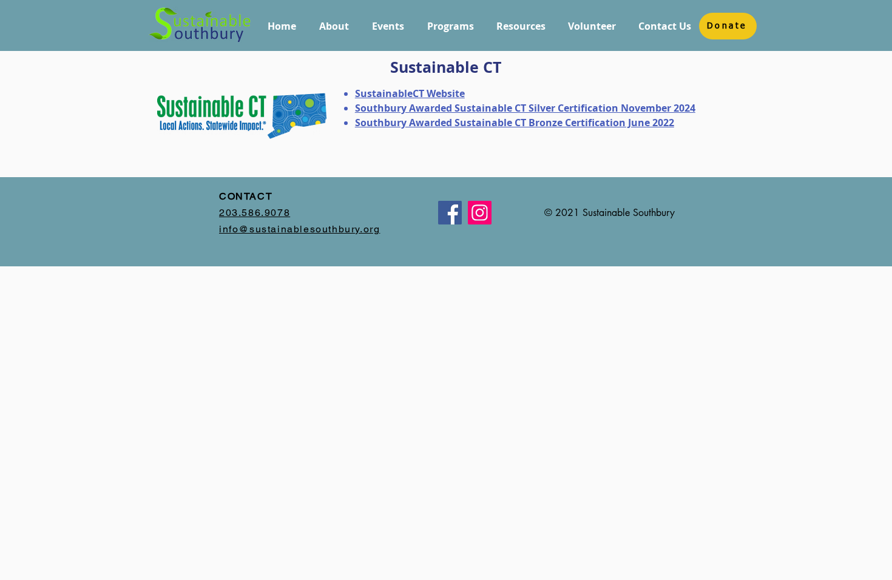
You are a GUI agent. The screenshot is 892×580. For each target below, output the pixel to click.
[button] (334, 26)
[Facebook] (450, 212)
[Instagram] (480, 212)
